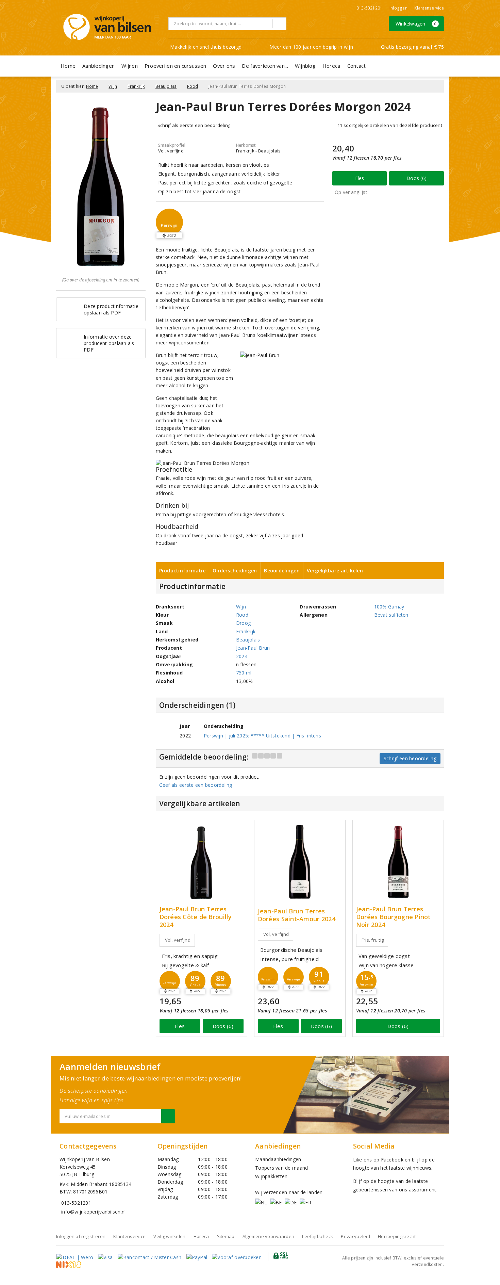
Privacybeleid (355, 1236)
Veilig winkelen (169, 1236)
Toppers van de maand (281, 1168)
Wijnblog (305, 65)
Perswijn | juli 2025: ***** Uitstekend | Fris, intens (262, 735)
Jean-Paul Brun (253, 648)
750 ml (244, 672)
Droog (243, 623)
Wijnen (129, 65)
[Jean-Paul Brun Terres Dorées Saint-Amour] (299, 862)
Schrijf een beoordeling (410, 758)
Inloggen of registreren (80, 1236)
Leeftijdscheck (317, 1236)
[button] (169, 222)
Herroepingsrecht (397, 1236)
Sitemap (226, 1236)
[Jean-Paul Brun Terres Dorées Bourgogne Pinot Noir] (398, 862)
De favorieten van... (265, 65)
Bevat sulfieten (391, 615)
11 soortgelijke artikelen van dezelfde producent (389, 125)
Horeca (331, 65)
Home (68, 65)
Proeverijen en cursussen (175, 65)
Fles (359, 178)
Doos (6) (416, 178)
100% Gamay (389, 606)
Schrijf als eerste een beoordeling (194, 125)
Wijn (113, 86)
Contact (356, 65)
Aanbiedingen (98, 65)
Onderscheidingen (235, 570)
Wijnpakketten (271, 1176)
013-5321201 (369, 8)
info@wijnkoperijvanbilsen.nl (93, 1211)
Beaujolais (166, 86)
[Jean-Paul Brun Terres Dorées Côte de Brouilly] (201, 862)
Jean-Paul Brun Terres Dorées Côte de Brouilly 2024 (196, 917)
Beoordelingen (281, 570)
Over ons (224, 65)
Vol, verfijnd (177, 940)
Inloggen (398, 8)
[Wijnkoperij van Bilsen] (107, 27)
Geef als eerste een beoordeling (195, 785)
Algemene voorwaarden (268, 1236)
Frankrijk (136, 86)
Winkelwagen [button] (416, 23)
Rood (192, 86)
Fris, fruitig (373, 940)
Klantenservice (429, 8)
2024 (241, 656)
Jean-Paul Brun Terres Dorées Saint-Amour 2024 (296, 915)
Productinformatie (182, 570)
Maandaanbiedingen (278, 1159)
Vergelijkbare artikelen (335, 570)
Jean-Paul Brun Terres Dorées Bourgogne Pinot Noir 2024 (393, 917)
